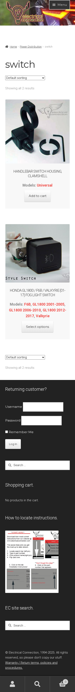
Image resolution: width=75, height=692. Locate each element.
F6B (27, 304)
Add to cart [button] (37, 196)
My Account (12, 684)
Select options (37, 327)
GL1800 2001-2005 (48, 304)
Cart (58, 680)
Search (37, 684)
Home (13, 46)
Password (12, 420)
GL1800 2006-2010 (25, 310)
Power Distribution (31, 46)
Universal (44, 185)
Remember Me (21, 432)
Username (13, 407)
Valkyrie (43, 316)
